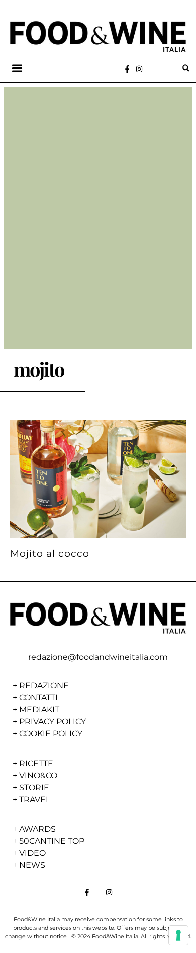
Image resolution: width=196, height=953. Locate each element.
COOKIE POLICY (50, 733)
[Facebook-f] (127, 69)
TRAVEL (34, 799)
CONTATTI (38, 697)
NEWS (32, 865)
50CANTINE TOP (51, 841)
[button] (17, 68)
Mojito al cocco (49, 553)
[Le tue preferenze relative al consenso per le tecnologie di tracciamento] (178, 935)
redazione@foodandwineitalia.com (98, 657)
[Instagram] (139, 69)
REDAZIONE (44, 685)
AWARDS (37, 829)
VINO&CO (38, 775)
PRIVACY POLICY (52, 721)
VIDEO (32, 853)
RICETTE (36, 763)
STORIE (34, 787)
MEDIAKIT (39, 709)
